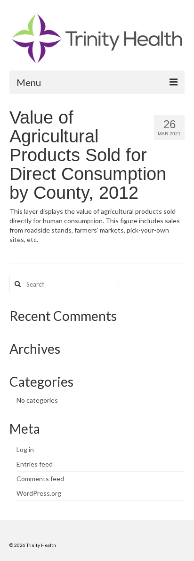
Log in (25, 449)
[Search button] (16, 284)
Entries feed (34, 464)
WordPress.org (38, 493)
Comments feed (40, 479)
